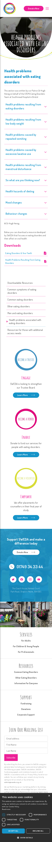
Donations (26, 709)
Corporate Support (26, 714)
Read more (6, 809)
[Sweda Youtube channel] (39, 579)
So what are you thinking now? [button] (23, 180)
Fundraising (26, 703)
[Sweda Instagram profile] (30, 579)
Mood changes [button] (14, 202)
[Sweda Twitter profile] (13, 579)
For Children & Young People (26, 646)
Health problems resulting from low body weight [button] (23, 121)
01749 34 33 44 (30, 566)
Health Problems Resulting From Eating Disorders (23, 261)
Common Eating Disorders (26, 672)
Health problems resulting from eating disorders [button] (23, 106)
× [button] (49, 796)
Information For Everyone (26, 683)
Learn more (43, 792)
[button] (26, 837)
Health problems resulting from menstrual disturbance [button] (23, 167)
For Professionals (26, 652)
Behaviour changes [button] (16, 213)
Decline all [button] (38, 831)
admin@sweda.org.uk (12, 782)
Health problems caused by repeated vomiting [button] (21, 136)
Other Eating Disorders (26, 677)
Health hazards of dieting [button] (20, 191)
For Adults (26, 640)
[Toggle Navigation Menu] (47, 8)
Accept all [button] (13, 831)
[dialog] (26, 817)
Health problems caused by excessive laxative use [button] (21, 152)
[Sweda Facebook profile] (22, 579)
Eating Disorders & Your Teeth (18, 253)
